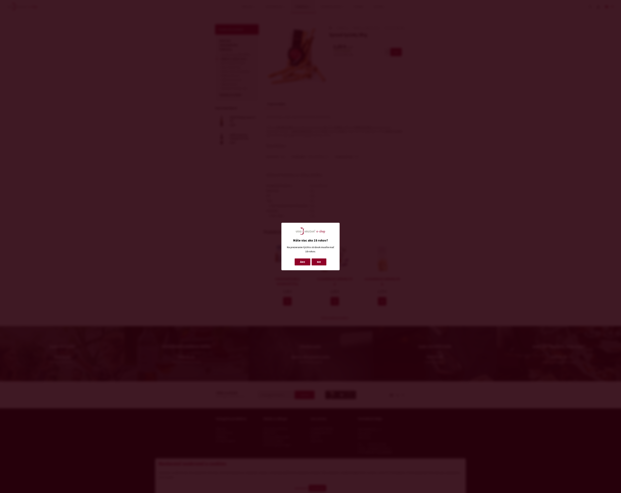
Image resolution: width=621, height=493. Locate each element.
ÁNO (302, 261)
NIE (319, 261)
